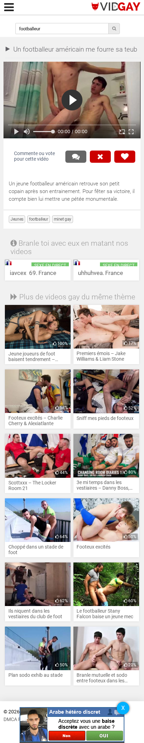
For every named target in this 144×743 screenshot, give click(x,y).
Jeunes (16, 219)
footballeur (38, 219)
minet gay (62, 219)
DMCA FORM (17, 719)
